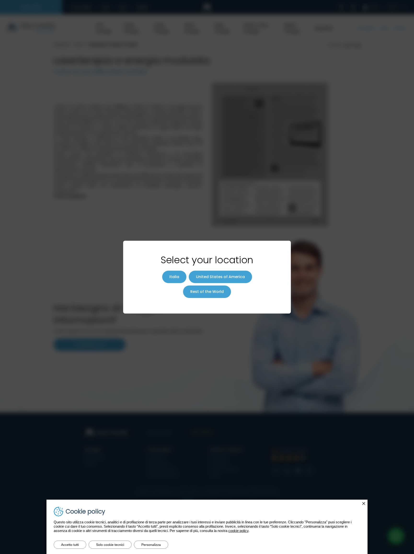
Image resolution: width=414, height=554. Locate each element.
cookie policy (238, 531)
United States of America (220, 277)
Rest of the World (207, 291)
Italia (174, 277)
